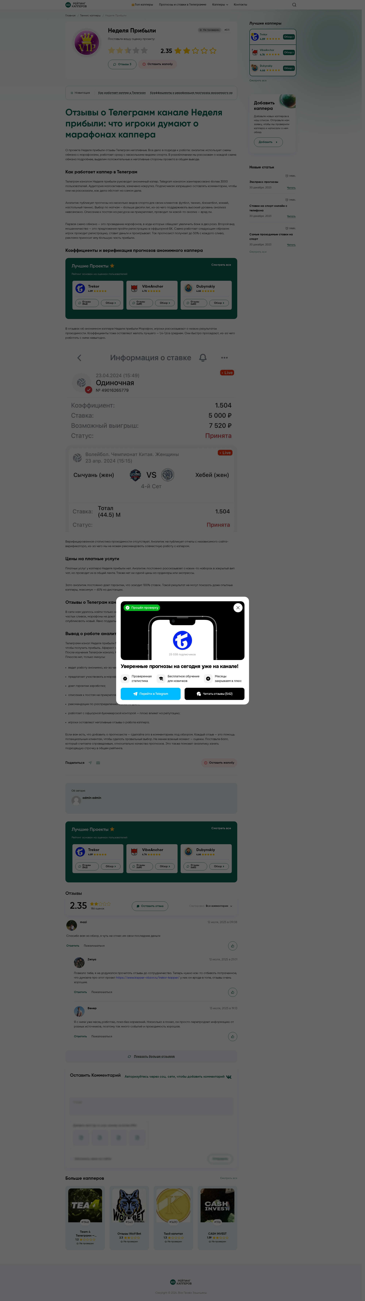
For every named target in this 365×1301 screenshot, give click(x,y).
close (238, 607)
